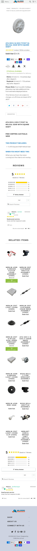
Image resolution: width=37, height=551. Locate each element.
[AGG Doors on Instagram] (24, 532)
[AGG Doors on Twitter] (12, 532)
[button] (26, 228)
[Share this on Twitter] (9, 106)
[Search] (30, 2)
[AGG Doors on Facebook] (15, 532)
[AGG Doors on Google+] (18, 532)
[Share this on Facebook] (14, 106)
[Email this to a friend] (27, 106)
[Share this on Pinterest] (18, 106)
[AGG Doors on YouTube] (21, 532)
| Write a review (21, 50)
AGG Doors (16, 536)
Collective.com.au (18, 538)
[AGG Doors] (18, 1)
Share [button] (10, 225)
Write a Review (19, 194)
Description (11, 114)
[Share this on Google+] (23, 106)
